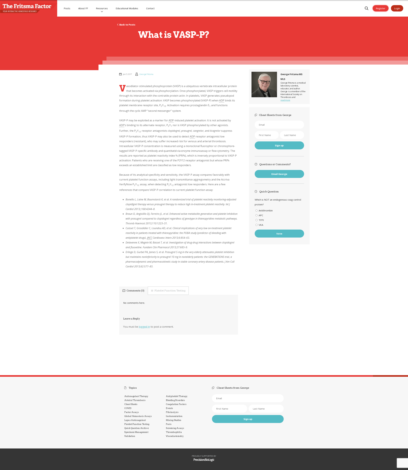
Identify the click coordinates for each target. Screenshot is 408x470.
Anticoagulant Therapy (136, 396)
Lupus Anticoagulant (135, 420)
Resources (102, 8)
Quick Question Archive (136, 428)
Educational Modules (127, 8)
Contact (150, 8)
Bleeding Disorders (175, 400)
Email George (279, 174)
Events (169, 408)
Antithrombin (266, 210)
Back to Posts (127, 24)
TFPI (261, 220)
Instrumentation (174, 416)
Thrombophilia (174, 432)
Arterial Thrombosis (134, 400)
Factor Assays (131, 412)
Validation (129, 436)
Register (380, 8)
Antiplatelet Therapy (176, 396)
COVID (127, 408)
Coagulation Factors (176, 404)
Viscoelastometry (174, 436)
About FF (83, 8)
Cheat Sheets (130, 404)
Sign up (279, 145)
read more (285, 100)
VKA (261, 224)
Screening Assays (175, 428)
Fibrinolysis (172, 412)
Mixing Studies (173, 420)
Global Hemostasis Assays (138, 416)
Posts (67, 8)
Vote (279, 233)
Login (397, 8)
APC (261, 215)
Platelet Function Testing (170, 290)
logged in (144, 326)
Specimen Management (136, 432)
